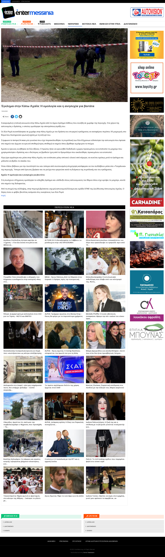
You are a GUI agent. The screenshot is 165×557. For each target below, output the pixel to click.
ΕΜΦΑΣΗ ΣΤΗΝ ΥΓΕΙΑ (110, 24)
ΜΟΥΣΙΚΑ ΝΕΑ (89, 24)
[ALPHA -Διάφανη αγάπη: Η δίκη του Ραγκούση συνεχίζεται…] (64, 406)
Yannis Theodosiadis (89, 552)
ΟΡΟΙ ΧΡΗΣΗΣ (76, 541)
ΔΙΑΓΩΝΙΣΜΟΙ (130, 24)
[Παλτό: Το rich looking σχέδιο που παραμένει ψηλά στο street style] (105, 443)
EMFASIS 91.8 (9, 23)
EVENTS (7, 530)
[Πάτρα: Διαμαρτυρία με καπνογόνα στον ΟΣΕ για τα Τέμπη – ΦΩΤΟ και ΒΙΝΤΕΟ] (23, 298)
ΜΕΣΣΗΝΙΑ (59, 24)
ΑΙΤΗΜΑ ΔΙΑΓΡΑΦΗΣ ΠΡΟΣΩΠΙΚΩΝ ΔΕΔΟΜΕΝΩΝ (102, 541)
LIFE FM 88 (28, 23)
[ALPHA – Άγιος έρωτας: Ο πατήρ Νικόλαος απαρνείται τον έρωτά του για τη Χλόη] (64, 335)
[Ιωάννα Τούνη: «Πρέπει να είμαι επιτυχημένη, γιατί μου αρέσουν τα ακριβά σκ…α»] (105, 480)
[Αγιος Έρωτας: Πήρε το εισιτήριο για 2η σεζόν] (64, 480)
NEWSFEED (73, 24)
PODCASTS (45, 23)
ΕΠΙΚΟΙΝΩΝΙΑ (25, 1)
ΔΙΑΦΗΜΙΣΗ (16, 1)
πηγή (3, 195)
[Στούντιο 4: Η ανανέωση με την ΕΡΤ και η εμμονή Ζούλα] (64, 443)
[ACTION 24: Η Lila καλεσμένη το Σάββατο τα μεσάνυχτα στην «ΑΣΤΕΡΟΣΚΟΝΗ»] (64, 224)
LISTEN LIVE (8, 522)
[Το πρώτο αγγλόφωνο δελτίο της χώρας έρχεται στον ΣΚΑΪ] (64, 369)
